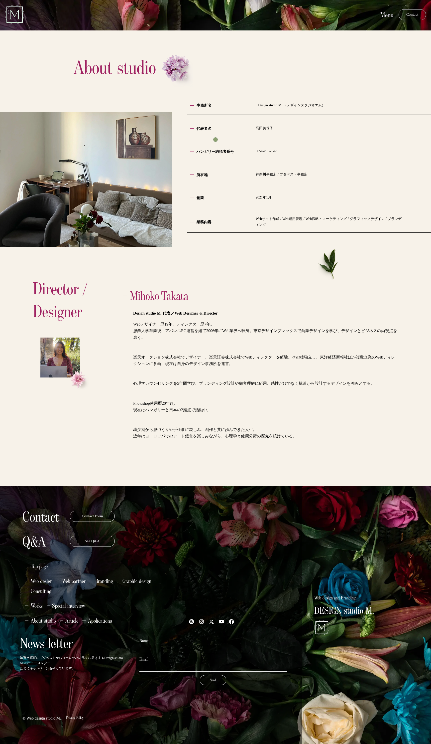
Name (144, 640)
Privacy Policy (75, 717)
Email (143, 659)
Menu (387, 14)
